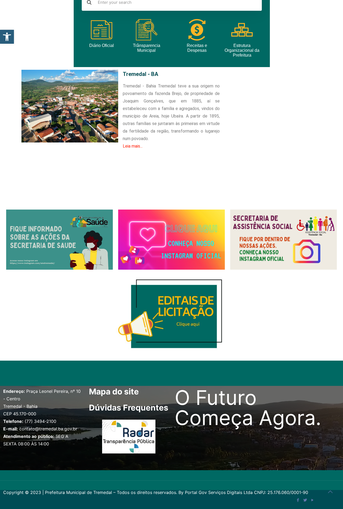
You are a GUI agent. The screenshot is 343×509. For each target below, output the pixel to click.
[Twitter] (305, 500)
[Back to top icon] (330, 491)
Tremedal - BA (140, 74)
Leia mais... (133, 146)
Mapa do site (114, 391)
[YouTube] (312, 500)
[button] (7, 37)
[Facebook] (298, 500)
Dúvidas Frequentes (128, 407)
